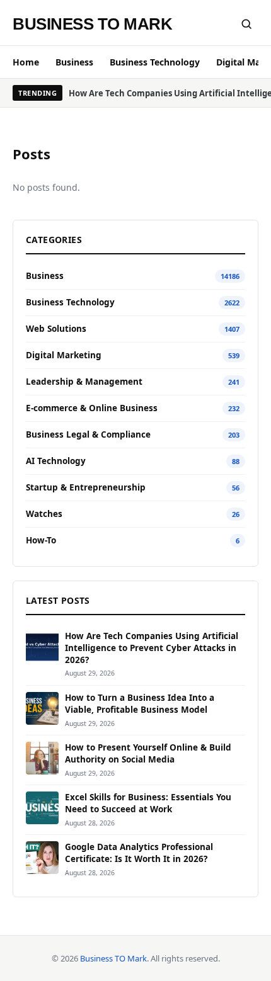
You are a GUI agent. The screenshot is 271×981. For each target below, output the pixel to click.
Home (26, 62)
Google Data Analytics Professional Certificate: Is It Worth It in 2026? (139, 853)
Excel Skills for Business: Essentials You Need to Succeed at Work (148, 803)
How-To (41, 540)
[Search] (246, 24)
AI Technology (56, 461)
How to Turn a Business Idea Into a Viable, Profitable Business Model (139, 703)
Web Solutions (56, 328)
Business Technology (155, 62)
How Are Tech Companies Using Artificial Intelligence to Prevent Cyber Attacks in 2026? (151, 648)
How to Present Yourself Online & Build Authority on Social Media (148, 753)
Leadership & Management (84, 381)
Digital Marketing (63, 355)
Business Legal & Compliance (88, 434)
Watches (44, 513)
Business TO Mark (92, 23)
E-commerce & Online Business (92, 408)
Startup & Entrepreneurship (86, 487)
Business (74, 62)
